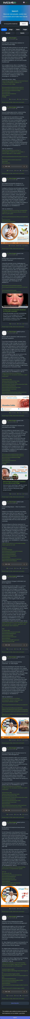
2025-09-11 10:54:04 (11, 917)
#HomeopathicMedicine (8, 221)
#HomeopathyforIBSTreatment (10, 640)
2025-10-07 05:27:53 (11, 179)
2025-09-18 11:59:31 (11, 577)
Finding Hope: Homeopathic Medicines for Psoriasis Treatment (14, 310)
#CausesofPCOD (6, 873)
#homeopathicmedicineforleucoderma (13, 87)
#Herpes (4, 548)
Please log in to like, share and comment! (13, 102)
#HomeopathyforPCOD (8, 878)
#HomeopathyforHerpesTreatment (12, 559)
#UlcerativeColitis (7, 379)
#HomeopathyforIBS (7, 635)
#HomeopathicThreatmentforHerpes (12, 551)
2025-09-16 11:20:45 (11, 823)
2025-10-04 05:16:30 (11, 255)
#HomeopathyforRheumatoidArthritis (12, 708)
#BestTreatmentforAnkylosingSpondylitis (13, 988)
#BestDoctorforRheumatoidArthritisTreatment (15, 714)
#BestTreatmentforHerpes (9, 560)
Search (24, 23)
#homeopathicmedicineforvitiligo (11, 90)
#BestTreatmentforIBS (8, 641)
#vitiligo (4, 97)
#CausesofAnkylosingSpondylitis (11, 974)
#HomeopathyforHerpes (9, 554)
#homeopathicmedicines (9, 93)
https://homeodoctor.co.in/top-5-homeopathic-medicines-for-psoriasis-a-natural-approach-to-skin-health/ (13, 151)
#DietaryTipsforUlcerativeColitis (10, 381)
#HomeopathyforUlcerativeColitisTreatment (14, 392)
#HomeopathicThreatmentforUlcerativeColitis (14, 384)
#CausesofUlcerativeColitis (9, 382)
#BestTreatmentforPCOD (9, 884)
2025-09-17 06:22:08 (11, 658)
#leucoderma (6, 95)
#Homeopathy (6, 220)
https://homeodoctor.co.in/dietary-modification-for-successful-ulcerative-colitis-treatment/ (15, 374)
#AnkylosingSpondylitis (8, 969)
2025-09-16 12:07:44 (11, 749)
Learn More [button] (22, 1013)
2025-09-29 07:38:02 (11, 422)
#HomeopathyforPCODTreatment (11, 883)
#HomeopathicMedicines (9, 386)
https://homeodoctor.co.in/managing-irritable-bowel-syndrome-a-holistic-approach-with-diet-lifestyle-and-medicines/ (15, 624)
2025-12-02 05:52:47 (11, 39)
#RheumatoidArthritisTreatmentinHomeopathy (15, 709)
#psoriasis (5, 161)
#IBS (3, 629)
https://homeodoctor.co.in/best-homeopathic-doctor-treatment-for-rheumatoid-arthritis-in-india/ (12, 700)
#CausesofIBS (6, 630)
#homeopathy (6, 92)
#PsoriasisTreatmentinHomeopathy (12, 285)
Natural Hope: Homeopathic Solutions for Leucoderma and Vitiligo (14, 482)
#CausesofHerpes (7, 549)
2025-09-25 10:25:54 (11, 503)
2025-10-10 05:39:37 (11, 108)
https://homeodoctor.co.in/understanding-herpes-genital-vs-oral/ (14, 544)
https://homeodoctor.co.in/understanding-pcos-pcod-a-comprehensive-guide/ (14, 867)
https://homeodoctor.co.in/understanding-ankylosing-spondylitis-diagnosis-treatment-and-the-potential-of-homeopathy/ (14, 964)
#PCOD (4, 872)
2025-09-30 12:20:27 (11, 333)
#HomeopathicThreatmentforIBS (11, 632)
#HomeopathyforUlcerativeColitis (11, 387)
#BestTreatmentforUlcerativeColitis (12, 394)
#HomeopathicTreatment (9, 389)
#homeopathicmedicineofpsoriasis (11, 160)
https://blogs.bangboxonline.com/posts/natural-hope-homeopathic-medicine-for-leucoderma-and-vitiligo (15, 82)
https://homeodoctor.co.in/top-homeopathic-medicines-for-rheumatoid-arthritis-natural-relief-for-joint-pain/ (15, 212)
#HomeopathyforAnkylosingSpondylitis (12, 980)
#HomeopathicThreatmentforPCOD (12, 875)
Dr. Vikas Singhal (11, 38)
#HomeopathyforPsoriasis (9, 290)
